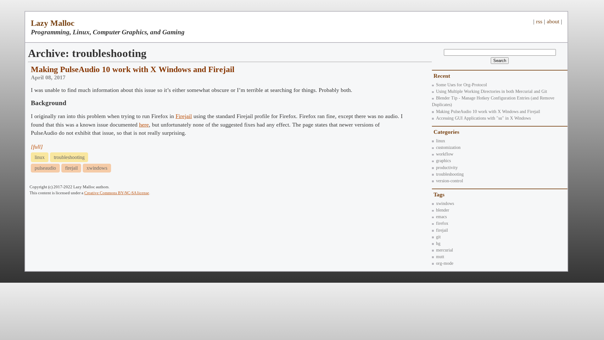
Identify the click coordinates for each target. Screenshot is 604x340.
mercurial (444, 249)
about (553, 21)
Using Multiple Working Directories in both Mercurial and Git (491, 91)
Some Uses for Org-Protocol (461, 84)
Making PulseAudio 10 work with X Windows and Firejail (488, 111)
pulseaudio (45, 168)
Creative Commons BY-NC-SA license (116, 192)
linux (440, 140)
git (438, 236)
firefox (442, 223)
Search (499, 60)
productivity (447, 167)
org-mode (444, 263)
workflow (444, 153)
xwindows (445, 203)
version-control (449, 180)
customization (448, 147)
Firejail (184, 116)
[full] (37, 147)
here (144, 125)
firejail (442, 230)
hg (438, 243)
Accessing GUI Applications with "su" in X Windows (483, 118)
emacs (441, 216)
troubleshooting (450, 174)
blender (442, 209)
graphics (443, 160)
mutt (440, 256)
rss (539, 21)
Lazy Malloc (53, 23)
